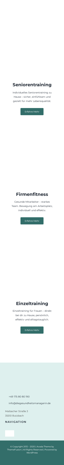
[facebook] (32, 459)
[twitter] (38, 459)
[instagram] (27, 459)
